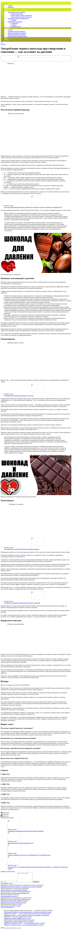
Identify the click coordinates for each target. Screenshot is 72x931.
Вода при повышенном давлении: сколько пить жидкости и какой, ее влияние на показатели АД (33, 207)
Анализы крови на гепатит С (9, 896)
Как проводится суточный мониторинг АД (21, 843)
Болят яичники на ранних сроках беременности (15, 893)
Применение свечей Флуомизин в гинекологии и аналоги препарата (21, 886)
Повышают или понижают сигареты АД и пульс (18, 395)
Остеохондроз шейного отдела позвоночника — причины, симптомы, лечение (27, 912)
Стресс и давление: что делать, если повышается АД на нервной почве (29, 855)
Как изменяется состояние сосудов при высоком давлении (21, 549)
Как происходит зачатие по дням (10, 906)
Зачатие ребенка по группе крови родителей (14, 890)
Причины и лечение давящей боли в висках (17, 918)
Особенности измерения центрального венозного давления (22, 603)
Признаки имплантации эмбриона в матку (13, 902)
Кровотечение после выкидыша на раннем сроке (15, 899)
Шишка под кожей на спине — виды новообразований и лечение (24, 925)
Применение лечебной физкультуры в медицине (18, 921)
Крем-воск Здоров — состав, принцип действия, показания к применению (26, 915)
